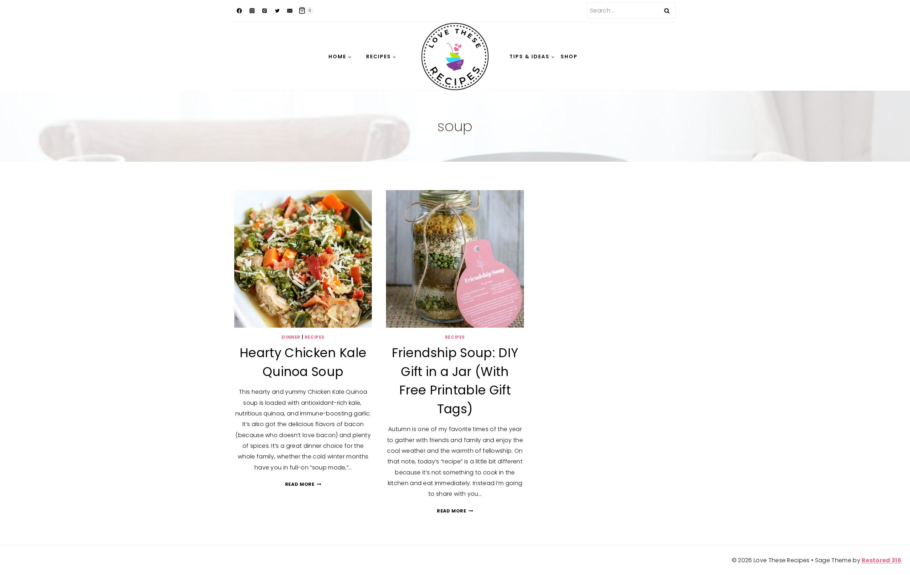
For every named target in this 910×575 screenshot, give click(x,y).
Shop (569, 56)
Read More (303, 484)
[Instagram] (252, 11)
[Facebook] (239, 11)
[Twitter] (277, 11)
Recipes (315, 337)
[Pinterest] (264, 11)
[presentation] (303, 259)
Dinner (291, 337)
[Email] (290, 11)
